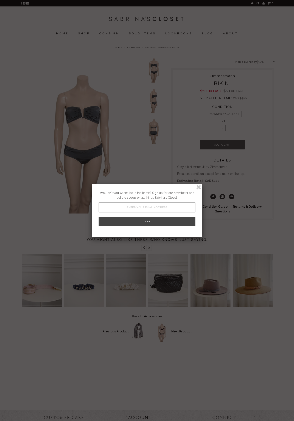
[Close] (198, 187)
